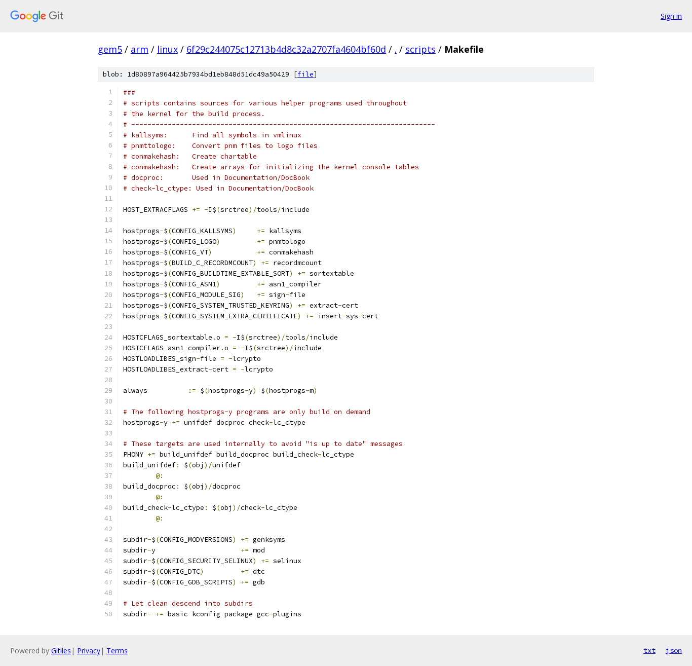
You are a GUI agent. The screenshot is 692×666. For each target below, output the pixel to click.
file (305, 74)
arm (139, 49)
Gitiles (61, 650)
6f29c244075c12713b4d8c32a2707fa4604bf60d (286, 49)
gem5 (110, 49)
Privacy (88, 650)
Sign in (671, 16)
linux (167, 49)
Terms (117, 650)
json (674, 650)
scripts (420, 49)
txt (649, 650)
